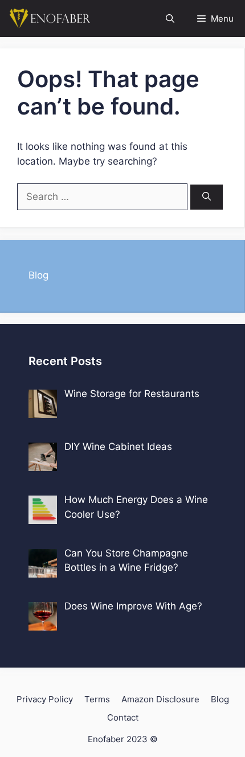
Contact (122, 717)
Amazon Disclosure (160, 699)
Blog (38, 275)
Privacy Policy (45, 699)
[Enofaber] (48, 18)
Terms (97, 699)
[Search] (206, 197)
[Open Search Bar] (170, 18)
